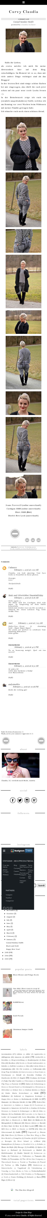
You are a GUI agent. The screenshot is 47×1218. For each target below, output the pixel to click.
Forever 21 (22, 547)
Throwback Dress (9, 1162)
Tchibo (4, 1159)
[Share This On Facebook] (27, 542)
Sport (4, 1150)
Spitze (40, 1147)
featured (39, 1081)
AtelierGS (39, 1057)
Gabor (28, 1084)
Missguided (6, 1123)
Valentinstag (37, 1168)
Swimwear (38, 1153)
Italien (18, 1105)
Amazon (18, 1057)
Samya (17, 1144)
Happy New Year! (13, 949)
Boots (22, 1063)
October (10, 913)
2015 (7, 952)
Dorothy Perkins (34, 1075)
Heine (16, 1099)
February (10, 936)
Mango (42, 1117)
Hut (29, 1102)
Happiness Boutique (33, 1096)
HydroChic (41, 1102)
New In (19, 1126)
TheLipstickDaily (15, 583)
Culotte (15, 1072)
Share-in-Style (8, 1147)
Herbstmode (27, 1099)
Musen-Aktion (31, 1123)
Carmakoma (6, 1069)
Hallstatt (17, 1096)
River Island (23, 1141)
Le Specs (39, 1114)
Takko (4, 1156)
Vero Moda (16, 1171)
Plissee (20, 1135)
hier (29, 512)
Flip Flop (5, 1084)
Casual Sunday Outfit (23, 22)
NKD (14, 1129)
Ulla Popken (21, 1165)
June (8, 923)
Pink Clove (9, 1135)
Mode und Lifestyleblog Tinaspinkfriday (26, 595)
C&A (28, 1066)
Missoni (17, 1123)
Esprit (22, 1078)
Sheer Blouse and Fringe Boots (26, 975)
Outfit (17, 549)
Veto (26, 1171)
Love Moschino (29, 1117)
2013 (7, 959)
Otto (41, 1129)
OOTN (31, 1129)
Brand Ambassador (35, 1063)
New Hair (8, 1126)
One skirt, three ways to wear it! (26, 988)
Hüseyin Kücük (18, 1102)
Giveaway (39, 1087)
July (8, 920)
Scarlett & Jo (28, 1144)
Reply (11, 588)
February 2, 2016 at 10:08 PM (25, 687)
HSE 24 (38, 1099)
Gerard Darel (14, 1087)
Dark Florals (18, 1016)
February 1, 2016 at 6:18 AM (26, 598)
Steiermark (27, 1150)
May (8, 926)
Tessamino (14, 1159)
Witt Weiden (26, 1174)
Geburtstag (38, 1084)
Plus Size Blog (32, 1135)
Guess (42, 1090)
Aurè (11, 623)
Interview (8, 1105)
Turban (8, 1165)
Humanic (5, 1102)
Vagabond (22, 1168)
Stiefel (39, 1150)
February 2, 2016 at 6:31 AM (26, 666)
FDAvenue (29, 1081)
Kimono (5, 1114)
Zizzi (10, 1180)
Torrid (22, 1162)
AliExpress (6, 1057)
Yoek (6, 1177)
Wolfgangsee (39, 1174)
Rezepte (8, 1141)
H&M (29, 547)
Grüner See (17, 1090)
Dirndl (18, 1075)
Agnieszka (38, 1054)
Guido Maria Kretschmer (17, 1093)
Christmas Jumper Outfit (23, 1029)
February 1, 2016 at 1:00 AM (26, 570)
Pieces (42, 1132)
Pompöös (17, 1138)
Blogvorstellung (18, 1060)
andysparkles (14, 684)
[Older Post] (41, 744)
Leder (4, 1117)
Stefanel (14, 1150)
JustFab (25, 1108)
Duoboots (6, 1078)
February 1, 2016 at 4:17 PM (26, 647)
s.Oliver (37, 1141)
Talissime (15, 1156)
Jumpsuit (5, 1108)
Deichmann (6, 1075)
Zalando (30, 1177)
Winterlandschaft (11, 1174)
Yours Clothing (17, 1177)
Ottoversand (7, 1132)
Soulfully (30, 1147)
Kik (34, 1111)
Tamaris (38, 1156)
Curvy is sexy (26, 1072)
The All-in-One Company (32, 1159)
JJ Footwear (38, 1105)
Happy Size (6, 1099)
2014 (7, 956)
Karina (34, 1108)
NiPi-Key (5, 1129)
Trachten (32, 1162)
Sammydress (7, 1144)
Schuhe (40, 1144)
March (9, 933)
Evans (42, 1078)
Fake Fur (8, 1081)
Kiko (41, 1111)
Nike (41, 1126)
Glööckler (6, 1090)
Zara (39, 1177)
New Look (29, 1126)
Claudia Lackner (28, 25)
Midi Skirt (28, 1120)
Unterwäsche (7, 1168)
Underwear (37, 1165)
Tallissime (26, 1156)
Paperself (32, 1132)
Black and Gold (12, 946)
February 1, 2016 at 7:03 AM (30, 623)
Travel (42, 1162)
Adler (28, 1054)
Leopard (13, 1117)
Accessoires (7, 1054)
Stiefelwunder (7, 1153)
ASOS (27, 1057)
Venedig (5, 1171)
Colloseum (37, 1069)
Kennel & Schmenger (21, 1111)
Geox (4, 1087)
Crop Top (5, 1072)
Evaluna (33, 1078)
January (10, 939)
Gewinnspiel (27, 1087)
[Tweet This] (32, 542)
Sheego (21, 1147)
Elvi (14, 1078)
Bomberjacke (33, 1060)
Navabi (42, 1123)
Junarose (15, 1108)
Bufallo (4, 1066)
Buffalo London (16, 1066)
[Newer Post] (6, 744)
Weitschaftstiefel (29, 549)
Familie (19, 1081)
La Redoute (16, 1114)
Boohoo (12, 1063)
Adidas (19, 1054)
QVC (35, 1138)
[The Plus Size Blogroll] (23, 1190)
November (11, 910)
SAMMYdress (18, 1002)
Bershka (5, 1060)
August (9, 917)
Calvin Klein (38, 1066)
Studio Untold (23, 1153)
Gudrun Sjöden (31, 1090)
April (9, 930)
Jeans (26, 1105)
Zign (3, 1180)
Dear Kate (39, 1072)
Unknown (13, 567)
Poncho (27, 1138)
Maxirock (16, 1120)
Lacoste (28, 1114)
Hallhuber (6, 1096)
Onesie (22, 1129)
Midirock (39, 1120)
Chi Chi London (22, 1069)
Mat (7, 1120)
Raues (42, 1138)
